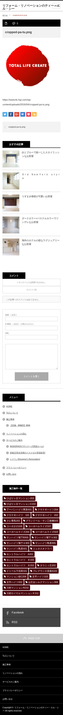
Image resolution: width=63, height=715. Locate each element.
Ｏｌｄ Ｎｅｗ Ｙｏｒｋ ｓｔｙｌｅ (41, 176)
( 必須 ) (11, 315)
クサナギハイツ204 (48, 509)
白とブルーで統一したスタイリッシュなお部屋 (40, 154)
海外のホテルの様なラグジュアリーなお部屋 (40, 242)
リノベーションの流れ (16, 434)
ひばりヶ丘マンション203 (20, 498)
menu (56, 6)
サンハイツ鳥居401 (17, 548)
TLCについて (12, 413)
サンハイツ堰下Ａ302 (45, 537)
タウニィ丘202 (48, 565)
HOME (9, 406)
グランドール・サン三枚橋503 (42, 520)
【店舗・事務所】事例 (20, 425)
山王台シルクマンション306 (43, 582)
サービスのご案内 (14, 440)
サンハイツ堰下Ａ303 (18, 543)
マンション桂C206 (16, 576)
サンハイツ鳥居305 (45, 543)
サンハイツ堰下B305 (18, 537)
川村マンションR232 (18, 587)
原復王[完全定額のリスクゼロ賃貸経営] (27, 453)
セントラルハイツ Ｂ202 (20, 565)
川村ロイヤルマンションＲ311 (23, 593)
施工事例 (10, 419)
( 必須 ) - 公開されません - (20, 324)
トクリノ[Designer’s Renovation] (25, 459)
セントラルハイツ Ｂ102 (20, 559)
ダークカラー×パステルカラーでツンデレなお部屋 (40, 220)
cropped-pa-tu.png (16, 127)
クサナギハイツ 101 (18, 515)
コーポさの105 (14, 526)
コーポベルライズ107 (39, 526)
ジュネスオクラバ (42, 548)
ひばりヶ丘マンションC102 (21, 504)
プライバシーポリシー (16, 468)
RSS (14, 622)
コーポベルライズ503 (46, 531)
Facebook (18, 612)
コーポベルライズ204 (18, 531)
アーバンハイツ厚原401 (19, 509)
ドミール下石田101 (17, 571)
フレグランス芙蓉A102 (45, 571)
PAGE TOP (34, 638)
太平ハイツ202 (14, 582)
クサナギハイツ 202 (46, 515)
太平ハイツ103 (40, 576)
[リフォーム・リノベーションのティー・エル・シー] (33, 7)
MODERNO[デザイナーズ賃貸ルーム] (27, 446)
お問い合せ (11, 474)
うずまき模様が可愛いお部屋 (37, 196)
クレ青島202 (13, 520)
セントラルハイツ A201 (20, 554)
